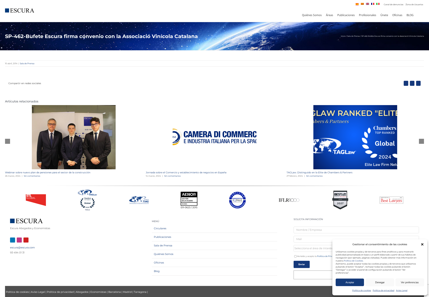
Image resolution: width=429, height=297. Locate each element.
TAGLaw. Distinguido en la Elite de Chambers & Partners (319, 172)
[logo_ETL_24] (36, 195)
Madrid (127, 291)
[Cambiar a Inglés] (367, 4)
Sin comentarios (32, 176)
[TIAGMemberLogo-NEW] (139, 197)
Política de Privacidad (328, 256)
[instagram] (19, 240)
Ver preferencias (410, 282)
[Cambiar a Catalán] (362, 4)
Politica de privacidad (60, 291)
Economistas (98, 291)
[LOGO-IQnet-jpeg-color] (237, 193)
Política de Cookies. (353, 260)
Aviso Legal (401, 290)
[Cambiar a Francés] (372, 4)
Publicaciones (162, 237)
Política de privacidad (383, 290)
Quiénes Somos (163, 254)
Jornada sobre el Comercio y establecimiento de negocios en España (186, 172)
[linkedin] (12, 240)
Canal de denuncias (393, 4)
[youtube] (25, 240)
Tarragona (140, 291)
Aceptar (350, 282)
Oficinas (159, 262)
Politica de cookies (17, 291)
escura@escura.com (22, 247)
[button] (422, 244)
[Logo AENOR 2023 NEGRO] (189, 193)
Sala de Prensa (27, 63)
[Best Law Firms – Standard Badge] (340, 192)
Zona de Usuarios (414, 4)
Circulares (160, 228)
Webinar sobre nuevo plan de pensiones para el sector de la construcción (47, 172)
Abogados (82, 291)
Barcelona (114, 291)
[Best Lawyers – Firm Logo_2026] (391, 197)
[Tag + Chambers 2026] (87, 190)
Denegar (380, 282)
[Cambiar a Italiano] (377, 4)
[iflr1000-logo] (289, 198)
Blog (157, 271)
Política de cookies (361, 290)
